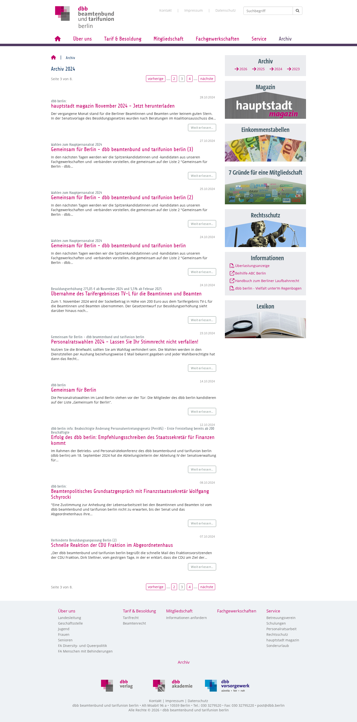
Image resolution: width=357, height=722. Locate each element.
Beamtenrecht (134, 623)
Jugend (63, 629)
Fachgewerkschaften (217, 39)
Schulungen (276, 623)
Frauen (63, 634)
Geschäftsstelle (70, 623)
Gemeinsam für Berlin (73, 390)
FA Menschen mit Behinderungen (85, 651)
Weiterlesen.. (202, 127)
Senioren (65, 640)
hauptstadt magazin (282, 640)
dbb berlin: (59, 101)
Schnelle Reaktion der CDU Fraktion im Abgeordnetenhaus (112, 545)
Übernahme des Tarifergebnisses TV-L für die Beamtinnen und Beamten (126, 294)
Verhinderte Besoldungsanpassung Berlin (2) (84, 540)
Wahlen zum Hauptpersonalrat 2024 (76, 144)
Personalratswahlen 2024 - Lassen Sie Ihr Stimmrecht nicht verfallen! (124, 342)
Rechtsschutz (277, 634)
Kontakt (165, 10)
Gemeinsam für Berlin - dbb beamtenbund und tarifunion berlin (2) (122, 197)
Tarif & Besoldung (122, 39)
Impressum (193, 10)
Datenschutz (225, 10)
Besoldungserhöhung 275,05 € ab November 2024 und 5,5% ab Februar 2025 (106, 289)
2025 (261, 69)
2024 (278, 69)
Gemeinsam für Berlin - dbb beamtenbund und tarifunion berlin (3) (122, 149)
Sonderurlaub (277, 645)
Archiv (285, 39)
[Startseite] (53, 58)
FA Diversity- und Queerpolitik (82, 645)
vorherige (155, 78)
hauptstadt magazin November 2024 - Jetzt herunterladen (113, 106)
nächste (206, 78)
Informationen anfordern (186, 617)
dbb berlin (58, 385)
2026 (243, 69)
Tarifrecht (131, 617)
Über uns (82, 39)
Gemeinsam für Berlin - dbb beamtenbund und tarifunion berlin (118, 246)
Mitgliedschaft (168, 39)
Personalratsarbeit (281, 629)
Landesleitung (69, 617)
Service (259, 39)
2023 (296, 69)
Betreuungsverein (281, 617)
